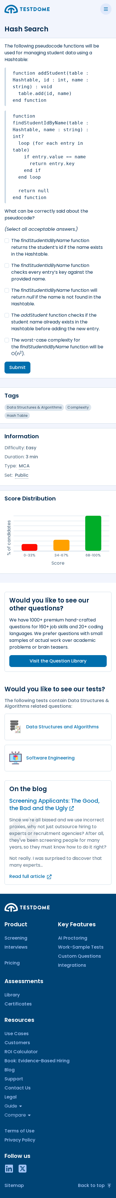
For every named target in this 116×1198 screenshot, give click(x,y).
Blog (10, 1070)
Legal (11, 1097)
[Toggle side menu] (105, 9)
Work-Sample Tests (81, 947)
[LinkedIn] (9, 1168)
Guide (11, 1106)
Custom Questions (79, 956)
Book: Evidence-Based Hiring (37, 1060)
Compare (15, 1115)
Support (14, 1079)
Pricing (12, 963)
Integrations (72, 965)
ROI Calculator (21, 1051)
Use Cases (17, 1033)
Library (12, 995)
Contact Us (18, 1088)
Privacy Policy (20, 1140)
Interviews (16, 947)
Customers (17, 1042)
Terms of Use (19, 1131)
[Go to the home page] (27, 9)
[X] (22, 1168)
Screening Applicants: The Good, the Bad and (54, 804)
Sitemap (14, 1185)
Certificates (18, 1004)
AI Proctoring (72, 938)
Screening (16, 938)
